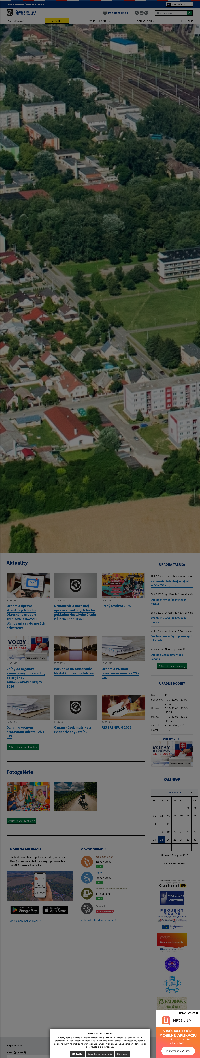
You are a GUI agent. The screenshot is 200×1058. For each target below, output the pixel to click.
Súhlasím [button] (77, 1054)
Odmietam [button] (122, 1054)
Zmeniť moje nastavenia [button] (100, 1054)
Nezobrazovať (187, 1013)
